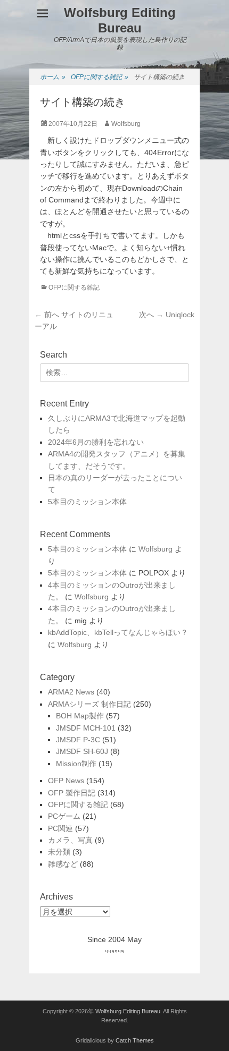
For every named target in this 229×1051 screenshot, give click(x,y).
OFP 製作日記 (71, 793)
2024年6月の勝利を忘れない (96, 442)
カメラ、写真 (70, 840)
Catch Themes (135, 1040)
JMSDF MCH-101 (86, 728)
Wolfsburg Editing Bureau (120, 20)
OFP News (66, 780)
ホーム (53, 77)
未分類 (59, 851)
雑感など (63, 864)
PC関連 (60, 828)
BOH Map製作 (80, 715)
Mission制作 (76, 763)
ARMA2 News (71, 692)
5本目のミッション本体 (87, 501)
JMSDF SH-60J (82, 751)
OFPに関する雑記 (99, 77)
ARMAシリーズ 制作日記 (89, 704)
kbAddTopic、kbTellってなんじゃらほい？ (118, 632)
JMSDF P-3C (78, 739)
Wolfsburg (126, 124)
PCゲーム (64, 816)
